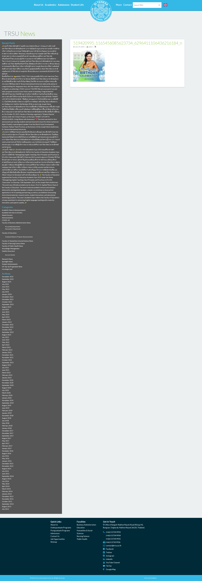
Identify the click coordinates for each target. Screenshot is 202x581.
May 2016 (5, 458)
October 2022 (7, 330)
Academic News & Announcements (14, 210)
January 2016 (7, 461)
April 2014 (5, 486)
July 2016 (5, 456)
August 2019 (6, 405)
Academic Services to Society (12, 213)
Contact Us (54, 536)
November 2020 (7, 383)
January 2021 (7, 378)
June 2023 (5, 312)
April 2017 (5, 443)
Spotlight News (7, 262)
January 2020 (7, 398)
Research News (7, 259)
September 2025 (8, 279)
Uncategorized (7, 269)
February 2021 (7, 375)
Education (81, 527)
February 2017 (7, 446)
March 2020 (6, 393)
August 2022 (6, 335)
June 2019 (5, 408)
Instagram (110, 556)
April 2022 (5, 345)
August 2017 (6, 438)
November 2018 (7, 415)
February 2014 (7, 491)
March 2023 (6, 319)
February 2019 (7, 410)
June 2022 (5, 340)
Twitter (109, 552)
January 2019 (7, 413)
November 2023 (7, 299)
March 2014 (6, 489)
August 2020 (6, 388)
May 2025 (5, 289)
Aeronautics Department (13, 229)
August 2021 (6, 365)
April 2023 (5, 317)
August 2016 (6, 453)
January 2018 (7, 428)
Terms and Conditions (150, 578)
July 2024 (5, 292)
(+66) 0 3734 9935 (113, 539)
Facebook (110, 549)
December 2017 (7, 431)
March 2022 (6, 347)
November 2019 (7, 400)
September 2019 (8, 403)
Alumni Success (7, 215)
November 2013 (7, 499)
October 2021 (7, 360)
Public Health (82, 539)
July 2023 (5, 309)
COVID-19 (6, 220)
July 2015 (5, 471)
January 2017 (7, 448)
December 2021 (7, 355)
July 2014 (5, 481)
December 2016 (7, 451)
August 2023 (6, 307)
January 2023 (7, 322)
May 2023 (5, 314)
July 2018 (5, 421)
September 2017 (8, 436)
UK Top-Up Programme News (12, 267)
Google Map (111, 569)
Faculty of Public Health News (12, 246)
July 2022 (5, 337)
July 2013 (5, 509)
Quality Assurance (8, 251)
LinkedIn (109, 559)
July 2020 (5, 390)
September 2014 (8, 476)
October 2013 (7, 501)
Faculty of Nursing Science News (13, 243)
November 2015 (7, 466)
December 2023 (7, 297)
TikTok (109, 566)
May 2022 (5, 342)
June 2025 (5, 287)
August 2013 (6, 506)
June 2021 (5, 370)
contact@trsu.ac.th (113, 545)
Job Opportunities (57, 539)
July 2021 (5, 367)
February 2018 (7, 426)
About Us (54, 525)
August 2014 (6, 479)
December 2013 (7, 496)
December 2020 (7, 380)
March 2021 (6, 373)
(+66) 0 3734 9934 (113, 535)
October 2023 (7, 302)
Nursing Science (83, 536)
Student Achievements (10, 264)
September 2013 (8, 504)
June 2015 (5, 474)
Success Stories (10, 255)
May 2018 (5, 423)
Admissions (55, 533)
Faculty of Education (9, 233)
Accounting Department (12, 226)
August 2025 (6, 282)
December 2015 (7, 463)
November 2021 (7, 357)
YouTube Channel (113, 562)
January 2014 (7, 494)
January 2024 (7, 294)
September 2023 (8, 304)
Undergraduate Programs (60, 527)
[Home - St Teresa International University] (101, 21)
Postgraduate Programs (60, 530)
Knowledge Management (10, 248)
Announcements (7, 218)
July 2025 (5, 284)
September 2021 (8, 362)
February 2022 (7, 350)
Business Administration (86, 525)
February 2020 (7, 395)
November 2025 (7, 277)
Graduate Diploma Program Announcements (19, 237)
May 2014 (5, 484)
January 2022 (7, 352)
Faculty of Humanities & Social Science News (17, 241)
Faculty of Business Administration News (16, 223)
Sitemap (53, 542)
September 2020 (8, 385)
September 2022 (8, 332)
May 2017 (5, 441)
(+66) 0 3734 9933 (113, 532)
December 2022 (7, 325)
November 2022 (7, 327)
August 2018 (6, 418)
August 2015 (6, 469)
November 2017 (7, 433)
